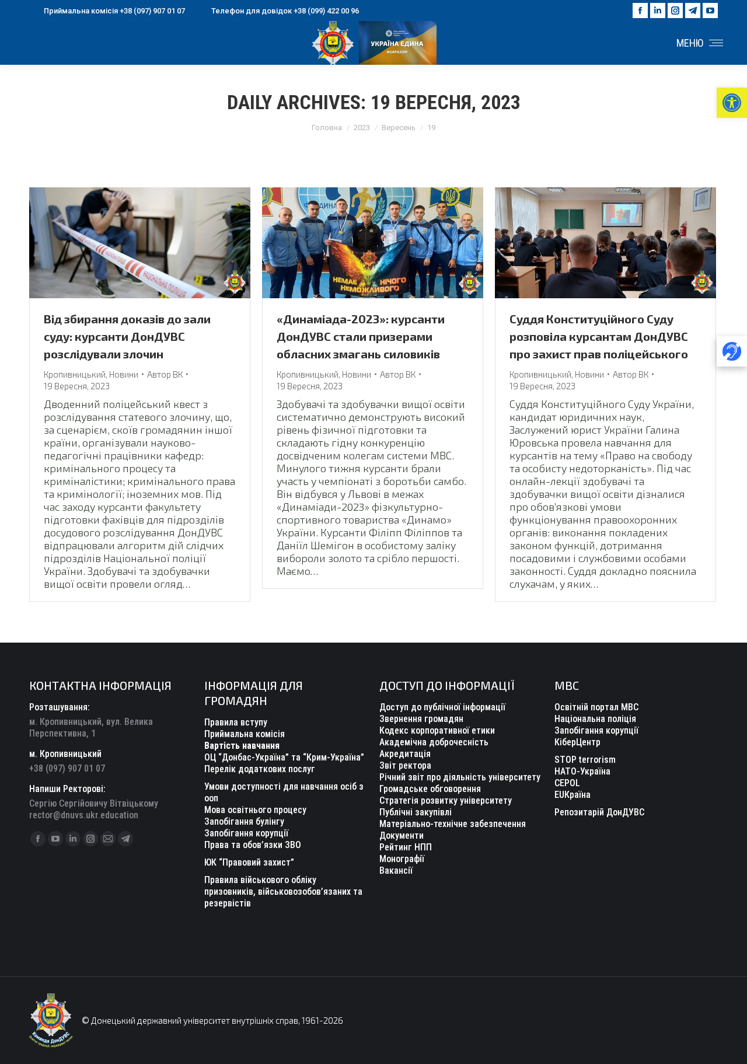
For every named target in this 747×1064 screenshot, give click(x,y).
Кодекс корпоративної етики (437, 730)
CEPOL (567, 783)
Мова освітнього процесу (255, 809)
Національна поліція (595, 718)
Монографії (401, 858)
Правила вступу (235, 722)
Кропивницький (75, 374)
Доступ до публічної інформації (442, 707)
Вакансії (396, 870)
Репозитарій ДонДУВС (599, 812)
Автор (165, 374)
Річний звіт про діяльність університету (459, 777)
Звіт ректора (405, 765)
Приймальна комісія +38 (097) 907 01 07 (114, 10)
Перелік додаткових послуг (259, 769)
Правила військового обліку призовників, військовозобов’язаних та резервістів (283, 891)
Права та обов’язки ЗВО (252, 844)
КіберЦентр (577, 742)
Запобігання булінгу (244, 821)
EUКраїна (572, 794)
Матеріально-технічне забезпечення (452, 823)
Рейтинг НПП (405, 847)
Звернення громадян (421, 718)
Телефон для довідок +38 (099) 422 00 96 (285, 10)
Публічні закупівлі (415, 812)
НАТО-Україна (582, 771)
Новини (123, 374)
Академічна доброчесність (433, 742)
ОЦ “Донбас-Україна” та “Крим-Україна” (284, 757)
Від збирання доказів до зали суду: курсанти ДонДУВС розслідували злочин (127, 336)
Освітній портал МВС (596, 707)
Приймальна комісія (244, 733)
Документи (401, 835)
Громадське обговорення (430, 788)
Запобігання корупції (246, 833)
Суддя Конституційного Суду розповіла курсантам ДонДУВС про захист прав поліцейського (598, 336)
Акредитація (405, 753)
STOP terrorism (585, 759)
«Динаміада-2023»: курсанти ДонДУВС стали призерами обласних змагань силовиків (361, 336)
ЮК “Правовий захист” (249, 862)
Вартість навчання (242, 745)
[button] (732, 103)
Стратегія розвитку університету (445, 800)
